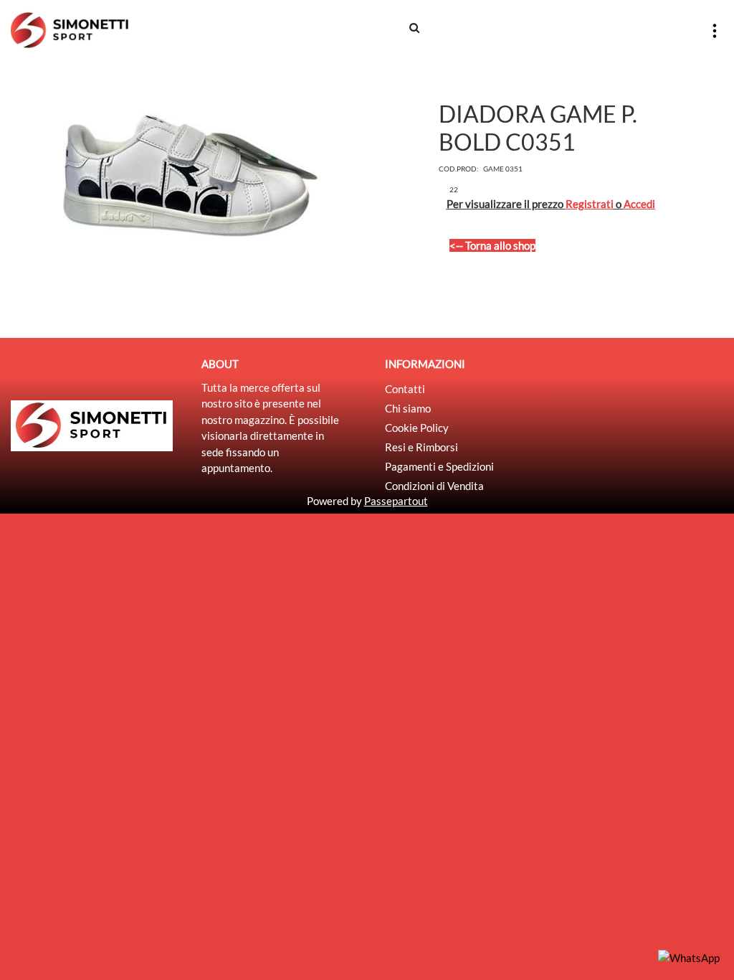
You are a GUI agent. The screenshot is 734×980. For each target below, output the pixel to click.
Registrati (590, 203)
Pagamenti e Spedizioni (439, 466)
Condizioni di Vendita (434, 485)
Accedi (639, 203)
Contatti (405, 388)
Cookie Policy (417, 427)
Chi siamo (408, 408)
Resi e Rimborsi (421, 446)
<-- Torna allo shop (492, 245)
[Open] (714, 30)
